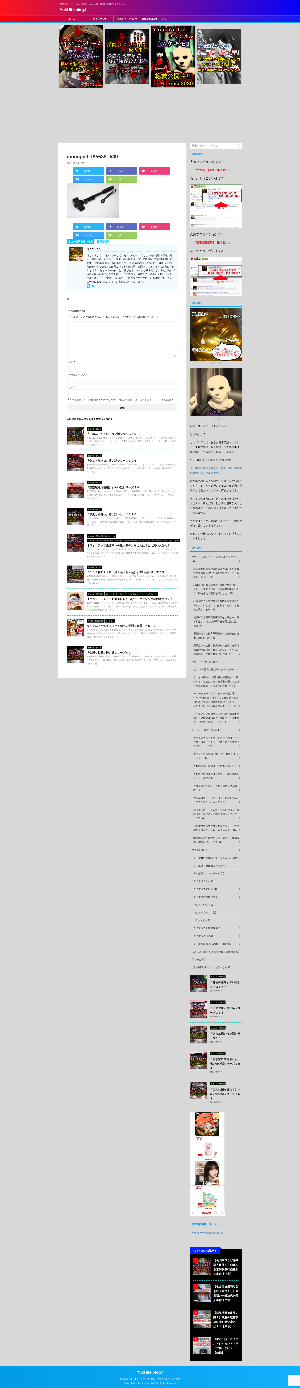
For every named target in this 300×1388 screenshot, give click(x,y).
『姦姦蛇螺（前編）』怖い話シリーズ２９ (113, 487)
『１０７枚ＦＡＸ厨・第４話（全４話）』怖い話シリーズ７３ (125, 572)
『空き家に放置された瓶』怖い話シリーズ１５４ (225, 1063)
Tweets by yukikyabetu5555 (207, 1232)
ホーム (71, 19)
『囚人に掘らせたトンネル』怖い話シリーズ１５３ (225, 1094)
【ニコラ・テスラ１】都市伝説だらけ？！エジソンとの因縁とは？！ (130, 599)
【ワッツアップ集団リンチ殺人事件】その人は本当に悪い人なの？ (128, 545)
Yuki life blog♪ (73, 9)
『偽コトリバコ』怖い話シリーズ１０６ (112, 460)
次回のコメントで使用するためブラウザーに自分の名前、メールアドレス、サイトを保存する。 (124, 399)
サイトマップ (99, 19)
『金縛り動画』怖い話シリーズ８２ (109, 652)
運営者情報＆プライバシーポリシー (155, 20)
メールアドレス (77, 374)
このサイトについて (127, 19)
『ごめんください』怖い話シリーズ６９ (112, 433)
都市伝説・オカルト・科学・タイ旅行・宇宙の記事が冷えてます (150, 1379)
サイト (72, 387)
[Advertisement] (150, 114)
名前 (71, 361)
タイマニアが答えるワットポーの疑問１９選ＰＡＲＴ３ (121, 625)
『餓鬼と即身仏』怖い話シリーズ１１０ (112, 514)
